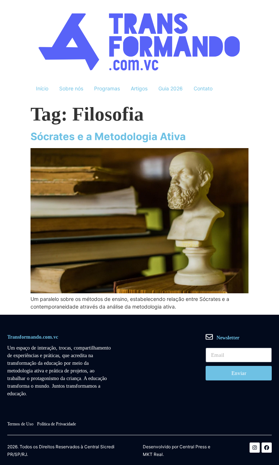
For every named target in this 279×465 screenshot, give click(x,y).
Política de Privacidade (56, 424)
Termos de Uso (20, 424)
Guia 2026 (170, 88)
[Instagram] (255, 447)
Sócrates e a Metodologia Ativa (108, 136)
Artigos (139, 88)
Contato (203, 88)
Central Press (193, 447)
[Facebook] (267, 447)
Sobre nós (71, 88)
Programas (107, 88)
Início (42, 88)
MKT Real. (153, 454)
